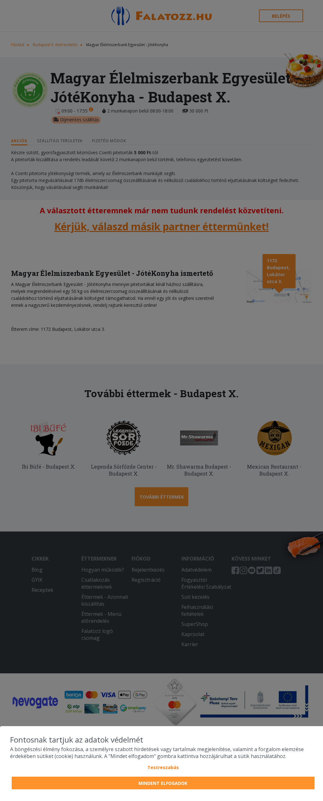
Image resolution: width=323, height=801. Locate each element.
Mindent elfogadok (162, 783)
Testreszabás (163, 767)
